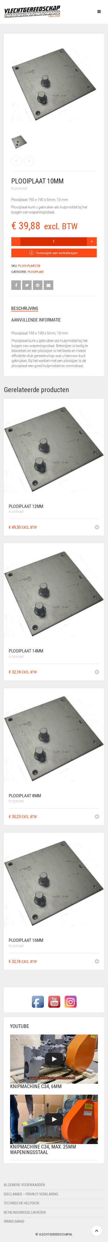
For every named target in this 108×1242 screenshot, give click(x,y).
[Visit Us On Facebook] (38, 1001)
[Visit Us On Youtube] (54, 1001)
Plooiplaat (19, 188)
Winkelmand (14, 1221)
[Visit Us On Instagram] (70, 1001)
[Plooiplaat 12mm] (29, 161)
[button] (97, 528)
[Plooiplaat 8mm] (16, 161)
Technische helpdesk (21, 1203)
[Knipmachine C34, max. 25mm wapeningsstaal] (54, 1119)
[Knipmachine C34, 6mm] (54, 1059)
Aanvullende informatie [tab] (36, 319)
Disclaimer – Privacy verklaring (31, 1194)
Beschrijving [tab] (24, 308)
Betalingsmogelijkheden (25, 1212)
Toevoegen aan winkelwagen (57, 253)
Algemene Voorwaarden (24, 1185)
